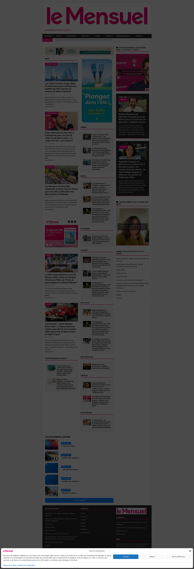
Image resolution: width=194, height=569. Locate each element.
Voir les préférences (178, 556)
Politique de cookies (9, 565)
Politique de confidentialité (26, 565)
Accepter (126, 556)
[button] (190, 551)
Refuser (152, 556)
